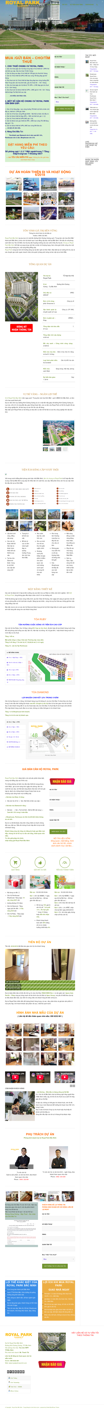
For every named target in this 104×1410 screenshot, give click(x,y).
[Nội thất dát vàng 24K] (12, 526)
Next (74, 1086)
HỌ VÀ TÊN (59, 57)
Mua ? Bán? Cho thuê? (62, 97)
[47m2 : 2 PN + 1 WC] (49, 1044)
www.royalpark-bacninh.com (18, 1359)
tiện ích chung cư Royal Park (53, 478)
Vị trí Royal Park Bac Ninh (13, 398)
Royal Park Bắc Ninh (11, 238)
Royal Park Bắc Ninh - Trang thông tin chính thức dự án (25, 1403)
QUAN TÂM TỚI (59, 87)
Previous (71, 1086)
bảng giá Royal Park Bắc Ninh (19, 840)
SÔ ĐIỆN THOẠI (60, 67)
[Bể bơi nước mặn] (26, 514)
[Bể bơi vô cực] (26, 526)
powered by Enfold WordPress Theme (49, 1403)
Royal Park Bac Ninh (11, 778)
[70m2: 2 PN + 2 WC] (14, 1030)
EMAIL (57, 77)
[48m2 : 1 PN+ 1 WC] (49, 1059)
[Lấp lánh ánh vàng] (12, 514)
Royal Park (8, 250)
